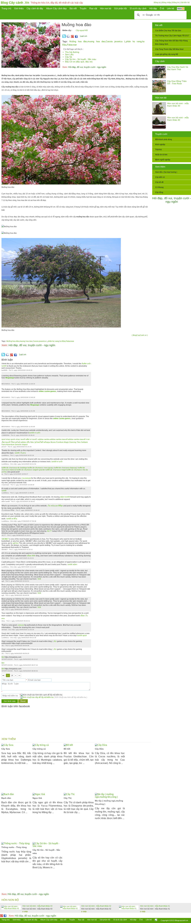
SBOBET (5, 539)
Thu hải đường (72, 52)
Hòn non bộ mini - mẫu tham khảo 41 (155, 906)
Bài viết (158, 25)
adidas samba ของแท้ (58, 439)
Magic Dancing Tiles (72, 442)
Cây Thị (67, 798)
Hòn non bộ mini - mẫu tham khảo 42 (178, 118)
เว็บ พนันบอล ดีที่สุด (55, 506)
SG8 (39, 579)
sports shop (15, 439)
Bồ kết (67, 749)
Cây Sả (68, 57)
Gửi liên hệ (185, 2)
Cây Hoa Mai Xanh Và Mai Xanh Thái (177, 68)
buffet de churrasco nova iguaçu (41, 468)
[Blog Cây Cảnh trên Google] (72, 37)
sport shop (5, 439)
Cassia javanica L (115, 41)
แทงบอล (20, 625)
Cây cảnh (160, 61)
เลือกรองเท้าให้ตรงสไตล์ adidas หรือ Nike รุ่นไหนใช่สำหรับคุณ (25, 442)
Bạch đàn (6, 798)
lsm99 (3, 491)
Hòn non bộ (160, 97)
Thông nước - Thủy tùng (14, 847)
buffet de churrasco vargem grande (31, 470)
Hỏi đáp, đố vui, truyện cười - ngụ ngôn (171, 200)
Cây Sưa (5, 749)
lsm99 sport (82, 635)
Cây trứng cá (39, 749)
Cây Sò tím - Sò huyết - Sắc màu (80, 59)
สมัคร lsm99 (65, 497)
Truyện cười (161, 134)
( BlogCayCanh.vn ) (140, 335)
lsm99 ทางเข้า (34, 433)
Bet (3, 657)
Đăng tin (175, 2)
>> (19, 675)
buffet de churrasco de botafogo (14, 468)
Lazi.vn (83, 36)
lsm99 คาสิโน (11, 519)
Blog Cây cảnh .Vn (15, 2)
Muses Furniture (57, 442)
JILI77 (49, 531)
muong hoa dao (96, 41)
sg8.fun (16, 543)
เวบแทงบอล (26, 478)
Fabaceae (72, 44)
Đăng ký (157, 2)
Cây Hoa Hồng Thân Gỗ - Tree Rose (177, 82)
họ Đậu (62, 341)
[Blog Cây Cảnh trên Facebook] (76, 37)
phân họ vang (133, 41)
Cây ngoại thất (82, 30)
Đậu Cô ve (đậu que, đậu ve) (79, 61)
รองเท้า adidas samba (41, 439)
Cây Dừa (99, 749)
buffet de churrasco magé (55, 470)
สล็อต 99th (31, 556)
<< (3, 675)
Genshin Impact (21, 445)
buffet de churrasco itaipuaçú (65, 468)
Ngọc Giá (37, 798)
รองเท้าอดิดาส (25, 439)
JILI (55, 641)
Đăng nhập (166, 2)
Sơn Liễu (69, 54)
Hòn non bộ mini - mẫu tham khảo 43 (178, 104)
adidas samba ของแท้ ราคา (79, 439)
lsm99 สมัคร (72, 564)
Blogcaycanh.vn (181, 920)
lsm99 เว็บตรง (20, 453)
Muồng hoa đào (78, 41)
